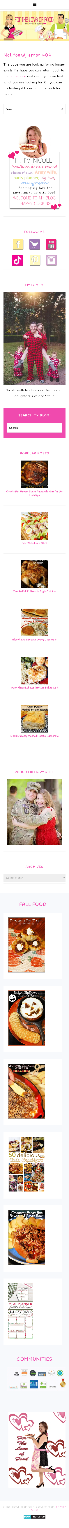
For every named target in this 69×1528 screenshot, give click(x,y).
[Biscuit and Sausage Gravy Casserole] (34, 635)
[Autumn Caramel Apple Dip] (26, 1121)
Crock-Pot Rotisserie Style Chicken (34, 591)
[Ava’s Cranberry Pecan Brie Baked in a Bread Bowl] (26, 1267)
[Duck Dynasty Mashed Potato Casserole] (34, 731)
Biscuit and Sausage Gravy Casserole (34, 640)
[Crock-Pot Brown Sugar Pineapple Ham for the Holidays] (34, 487)
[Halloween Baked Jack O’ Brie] (26, 1048)
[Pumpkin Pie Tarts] (26, 975)
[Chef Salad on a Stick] (34, 539)
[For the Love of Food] (34, 42)
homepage (18, 76)
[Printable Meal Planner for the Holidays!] (20, 1341)
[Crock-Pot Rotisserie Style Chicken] (34, 587)
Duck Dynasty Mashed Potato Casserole (34, 736)
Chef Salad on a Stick (34, 543)
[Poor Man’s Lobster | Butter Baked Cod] (34, 683)
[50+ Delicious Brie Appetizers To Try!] (26, 1194)
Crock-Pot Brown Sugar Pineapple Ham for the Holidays (34, 493)
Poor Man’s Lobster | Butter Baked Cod (34, 688)
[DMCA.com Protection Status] (34, 1521)
